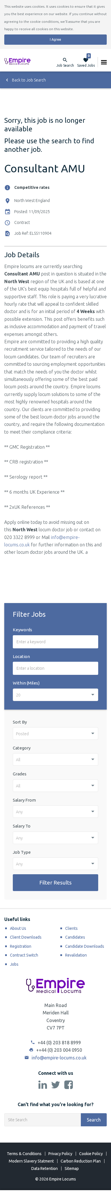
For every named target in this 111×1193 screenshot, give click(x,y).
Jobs (14, 964)
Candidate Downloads (84, 946)
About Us (18, 928)
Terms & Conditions (24, 1153)
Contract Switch (24, 955)
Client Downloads (26, 937)
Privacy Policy (60, 1153)
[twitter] (55, 1085)
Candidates (75, 937)
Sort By (20, 722)
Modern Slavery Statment (31, 1161)
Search (94, 1119)
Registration (20, 946)
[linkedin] (42, 1085)
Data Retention (44, 1168)
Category (21, 747)
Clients (71, 928)
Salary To (21, 826)
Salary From (24, 800)
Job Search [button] (65, 65)
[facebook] (68, 1085)
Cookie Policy (91, 1153)
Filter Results (55, 882)
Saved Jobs (86, 62)
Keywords (22, 629)
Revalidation (76, 955)
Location (21, 656)
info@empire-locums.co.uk (58, 1057)
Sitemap (72, 1168)
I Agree (55, 39)
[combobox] (55, 695)
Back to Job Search (28, 80)
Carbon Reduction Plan (81, 1161)
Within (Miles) (26, 683)
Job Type (22, 852)
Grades (19, 773)
